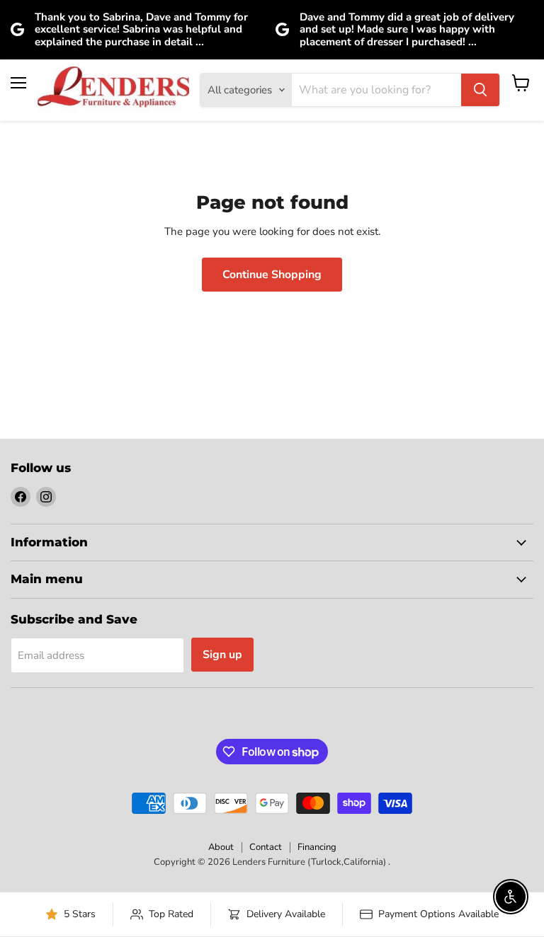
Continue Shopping (272, 274)
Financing (317, 847)
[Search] (480, 90)
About (221, 847)
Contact (265, 847)
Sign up (222, 654)
